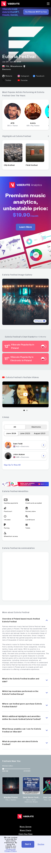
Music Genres (25, 827)
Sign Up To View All (12, 465)
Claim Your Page (26, 834)
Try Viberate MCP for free (36, 12)
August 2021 (39, 433)
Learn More (25, 227)
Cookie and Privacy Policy (10, 850)
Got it (28, 844)
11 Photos (38, 321)
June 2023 (25, 433)
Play (43, 445)
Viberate (10, 3)
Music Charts (25, 830)
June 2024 (11, 433)
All (15, 427)
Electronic (36, 427)
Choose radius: (7, 766)
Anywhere (27, 771)
